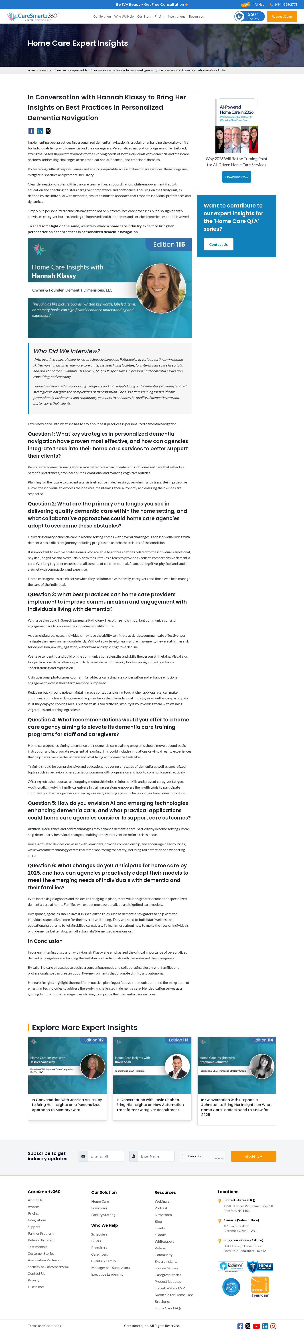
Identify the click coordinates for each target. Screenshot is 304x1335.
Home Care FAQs (168, 1308)
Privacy (33, 1280)
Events (160, 1228)
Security (253, 16)
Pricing (159, 16)
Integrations (176, 16)
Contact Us (218, 244)
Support (34, 1226)
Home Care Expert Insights (73, 70)
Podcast (161, 1208)
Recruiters (99, 1247)
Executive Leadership (107, 1274)
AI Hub (259, 4)
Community (163, 1254)
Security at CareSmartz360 (48, 1267)
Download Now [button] (236, 177)
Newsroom (163, 1214)
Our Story (144, 16)
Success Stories (166, 1268)
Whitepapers (164, 1241)
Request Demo (282, 16)
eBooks (160, 1234)
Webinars (162, 1201)
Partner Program (41, 1233)
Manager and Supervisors (110, 1267)
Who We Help (124, 16)
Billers (96, 1241)
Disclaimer (36, 1287)
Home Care (100, 1201)
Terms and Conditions (44, 1325)
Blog (158, 1221)
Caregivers (99, 1254)
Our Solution (102, 16)
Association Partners (44, 1260)
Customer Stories (41, 1253)
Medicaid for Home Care (174, 1295)
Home (31, 70)
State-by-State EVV (170, 1288)
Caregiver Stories (168, 1275)
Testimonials (37, 1246)
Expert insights (166, 1261)
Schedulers (99, 1234)
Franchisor (99, 1208)
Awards (34, 1206)
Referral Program (41, 1240)
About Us (35, 1200)
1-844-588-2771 (285, 4)
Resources (196, 16)
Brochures (162, 1301)
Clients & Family (103, 1261)
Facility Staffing (103, 1214)
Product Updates (168, 1281)
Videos (160, 1248)
